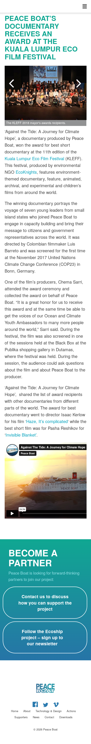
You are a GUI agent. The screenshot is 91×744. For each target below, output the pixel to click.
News (36, 717)
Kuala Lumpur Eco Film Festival (34, 158)
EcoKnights (26, 172)
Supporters (21, 717)
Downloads (66, 717)
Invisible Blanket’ (21, 435)
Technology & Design (49, 711)
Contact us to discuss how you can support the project (45, 602)
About (26, 711)
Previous (12, 83)
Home (14, 711)
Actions (71, 711)
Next (79, 83)
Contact (49, 717)
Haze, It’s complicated (47, 421)
